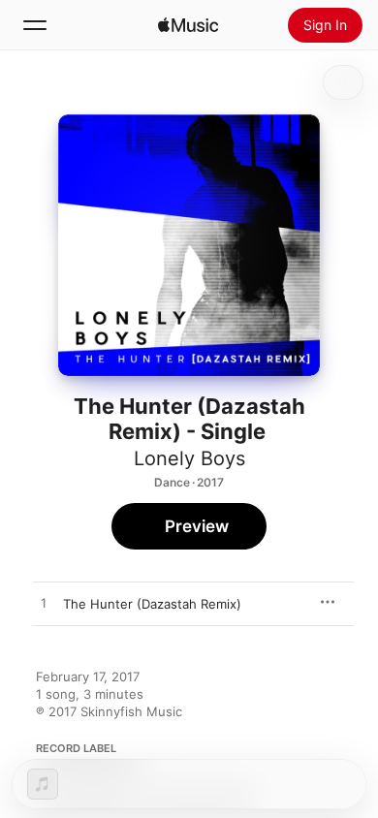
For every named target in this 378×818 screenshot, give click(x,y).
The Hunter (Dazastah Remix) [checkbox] (152, 604)
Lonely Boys (189, 458)
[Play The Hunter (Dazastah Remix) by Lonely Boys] (43, 604)
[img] (188, 25)
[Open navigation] (35, 25)
